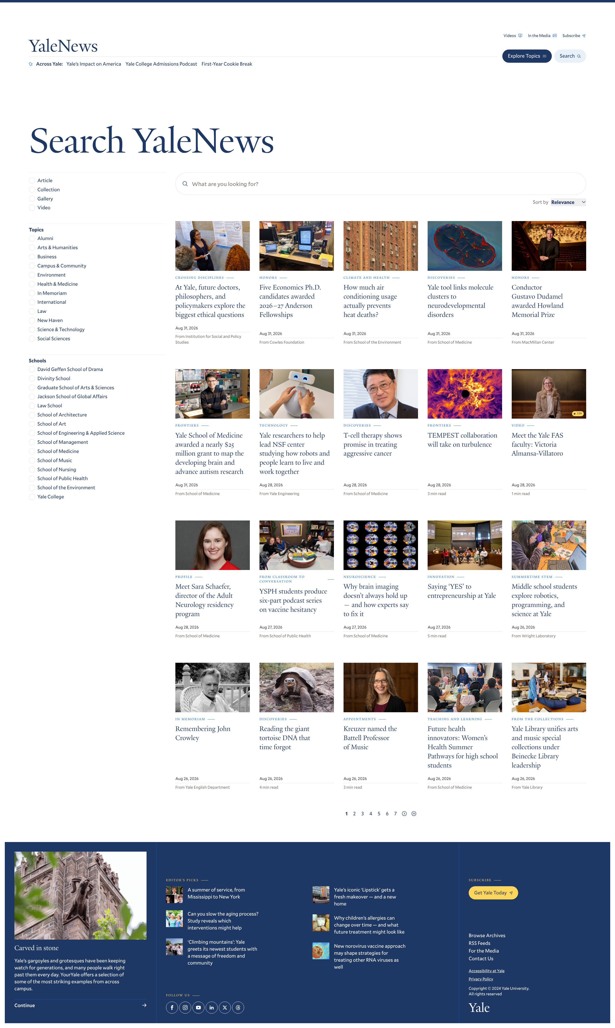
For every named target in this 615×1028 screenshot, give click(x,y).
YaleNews (63, 47)
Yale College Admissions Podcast (161, 63)
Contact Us (481, 958)
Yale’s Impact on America (94, 63)
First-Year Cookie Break (227, 63)
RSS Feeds (479, 943)
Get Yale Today (490, 892)
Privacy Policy (481, 979)
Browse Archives (487, 935)
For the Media (484, 950)
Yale (479, 1009)
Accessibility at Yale (486, 970)
